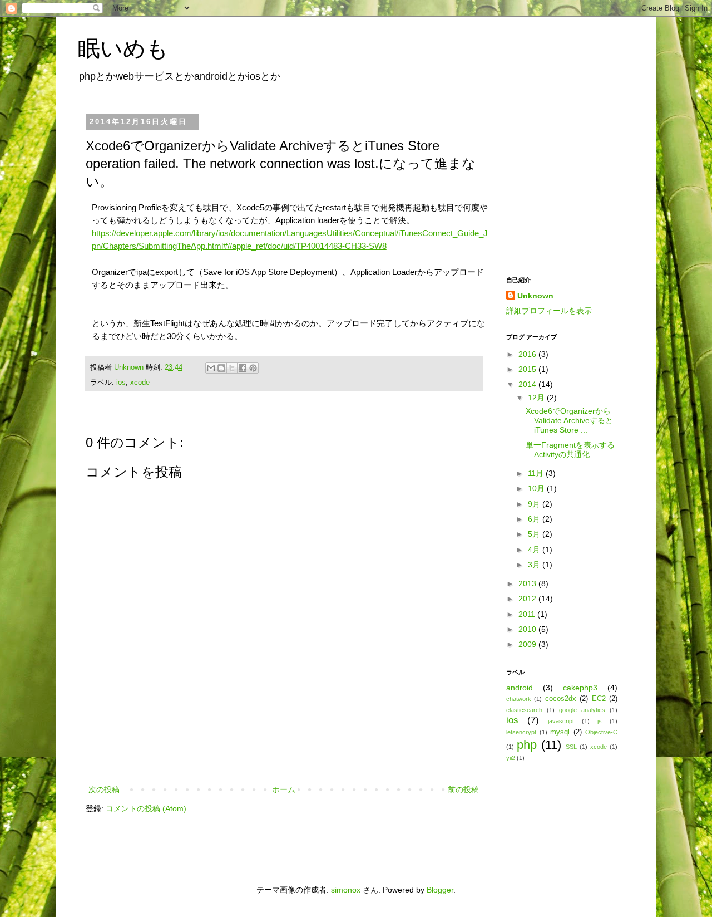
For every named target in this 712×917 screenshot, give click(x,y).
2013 (528, 583)
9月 (535, 503)
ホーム (283, 789)
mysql (560, 732)
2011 (527, 614)
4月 (535, 549)
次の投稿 (104, 789)
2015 (528, 369)
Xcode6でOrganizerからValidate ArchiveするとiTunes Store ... (569, 420)
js (599, 721)
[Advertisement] (284, 752)
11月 (537, 473)
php (527, 745)
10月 (537, 488)
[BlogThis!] (221, 368)
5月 (535, 533)
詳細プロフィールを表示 (549, 310)
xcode (140, 382)
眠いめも (123, 48)
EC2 (599, 699)
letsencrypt (521, 732)
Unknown (130, 367)
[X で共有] (232, 368)
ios (121, 382)
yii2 (510, 757)
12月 (537, 397)
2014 (528, 384)
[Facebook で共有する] (242, 368)
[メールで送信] (210, 368)
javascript (561, 721)
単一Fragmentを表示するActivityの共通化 (570, 449)
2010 (528, 629)
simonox (345, 889)
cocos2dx (560, 699)
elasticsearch (524, 710)
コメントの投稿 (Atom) (146, 808)
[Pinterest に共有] (253, 368)
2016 (528, 354)
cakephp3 (580, 687)
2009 (528, 644)
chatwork (518, 698)
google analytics (582, 710)
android (519, 687)
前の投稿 (463, 789)
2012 (528, 598)
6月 (535, 518)
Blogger (440, 889)
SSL (571, 746)
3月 (535, 564)
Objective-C (601, 732)
